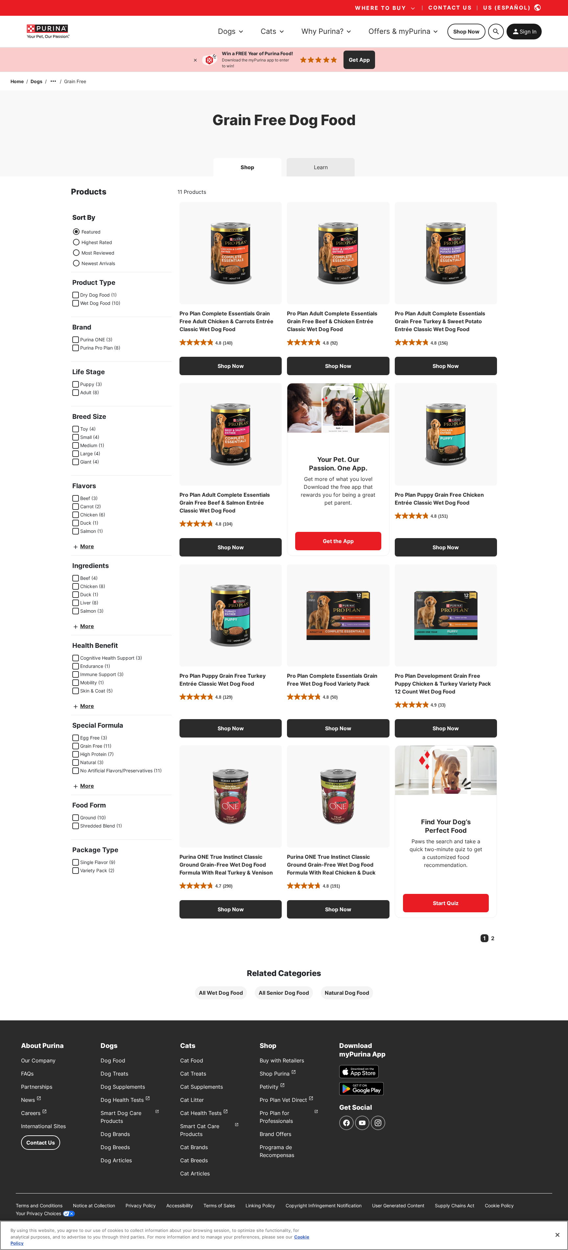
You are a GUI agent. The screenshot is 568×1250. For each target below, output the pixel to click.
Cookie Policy (499, 1205)
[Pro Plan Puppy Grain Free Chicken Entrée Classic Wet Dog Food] (446, 434)
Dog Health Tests (122, 1100)
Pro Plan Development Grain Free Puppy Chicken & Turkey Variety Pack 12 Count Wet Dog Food (443, 683)
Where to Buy (380, 8)
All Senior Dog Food (284, 992)
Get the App (338, 541)
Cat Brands (194, 1147)
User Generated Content (398, 1205)
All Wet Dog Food (221, 992)
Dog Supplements (123, 1086)
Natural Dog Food (347, 992)
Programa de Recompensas (277, 1151)
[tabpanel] (284, 598)
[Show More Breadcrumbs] (53, 81)
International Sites (43, 1126)
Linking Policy (260, 1205)
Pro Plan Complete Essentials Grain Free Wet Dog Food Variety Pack (332, 679)
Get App (359, 60)
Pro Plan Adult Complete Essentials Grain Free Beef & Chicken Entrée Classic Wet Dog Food (332, 321)
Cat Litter (192, 1100)
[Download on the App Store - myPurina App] (359, 1071)
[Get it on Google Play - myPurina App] (361, 1088)
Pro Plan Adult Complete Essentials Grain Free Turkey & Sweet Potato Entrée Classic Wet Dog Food (440, 321)
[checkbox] (75, 295)
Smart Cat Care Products (199, 1130)
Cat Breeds (194, 1160)
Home (17, 81)
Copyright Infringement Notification (324, 1205)
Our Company (38, 1060)
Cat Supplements (201, 1086)
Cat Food (191, 1060)
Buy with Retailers (282, 1060)
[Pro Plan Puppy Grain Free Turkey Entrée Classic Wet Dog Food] (230, 615)
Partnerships (36, 1086)
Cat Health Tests (201, 1113)
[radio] (76, 231)
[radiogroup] (93, 247)
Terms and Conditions (39, 1205)
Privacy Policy (141, 1205)
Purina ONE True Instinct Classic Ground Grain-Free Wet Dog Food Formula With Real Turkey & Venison (226, 864)
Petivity (269, 1086)
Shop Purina (275, 1073)
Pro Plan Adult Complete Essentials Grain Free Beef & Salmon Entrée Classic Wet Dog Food (224, 502)
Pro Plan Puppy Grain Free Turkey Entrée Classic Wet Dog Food (222, 679)
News (28, 1100)
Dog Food (113, 1060)
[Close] (195, 60)
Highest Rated (97, 242)
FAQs (27, 1073)
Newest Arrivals (98, 263)
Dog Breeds (115, 1147)
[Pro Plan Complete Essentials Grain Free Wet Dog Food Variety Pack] (338, 615)
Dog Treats (114, 1073)
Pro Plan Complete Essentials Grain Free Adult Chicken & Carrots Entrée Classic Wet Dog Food (226, 321)
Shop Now (466, 31)
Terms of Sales (219, 1205)
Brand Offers (275, 1134)
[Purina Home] (48, 31)
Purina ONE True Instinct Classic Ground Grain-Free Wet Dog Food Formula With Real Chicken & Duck (331, 864)
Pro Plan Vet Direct (283, 1100)
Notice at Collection (94, 1205)
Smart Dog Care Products (121, 1117)
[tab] (247, 167)
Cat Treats (193, 1073)
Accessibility (179, 1205)
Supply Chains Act (454, 1205)
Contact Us (40, 1142)
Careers (30, 1113)
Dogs (36, 81)
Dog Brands (115, 1134)
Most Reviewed (98, 253)
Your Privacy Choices (38, 1213)
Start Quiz (446, 903)
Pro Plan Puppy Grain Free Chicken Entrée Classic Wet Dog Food (439, 498)
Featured (91, 232)
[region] (284, 1235)
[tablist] (284, 164)
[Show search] (496, 31)
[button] (230, 366)
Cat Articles (195, 1173)
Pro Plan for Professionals (276, 1117)
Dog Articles (116, 1160)
